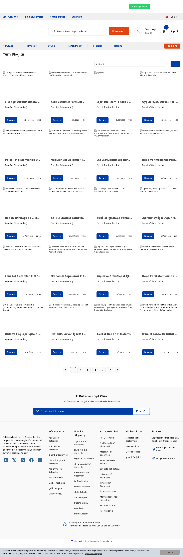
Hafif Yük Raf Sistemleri (55, 448)
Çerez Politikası (133, 451)
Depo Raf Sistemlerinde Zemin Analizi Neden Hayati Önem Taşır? (160, 276)
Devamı (11, 120)
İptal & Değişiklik (134, 457)
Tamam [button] (169, 552)
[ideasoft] (76, 541)
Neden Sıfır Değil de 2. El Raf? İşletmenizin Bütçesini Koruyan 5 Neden (23, 218)
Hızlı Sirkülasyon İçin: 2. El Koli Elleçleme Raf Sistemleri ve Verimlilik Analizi (68, 334)
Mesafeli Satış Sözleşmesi (132, 439)
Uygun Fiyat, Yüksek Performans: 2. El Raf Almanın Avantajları (160, 102)
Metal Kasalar (81, 513)
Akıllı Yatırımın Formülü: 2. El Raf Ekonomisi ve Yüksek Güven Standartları (68, 102)
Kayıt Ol (141, 411)
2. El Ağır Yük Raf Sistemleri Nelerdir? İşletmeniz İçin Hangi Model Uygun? (23, 102)
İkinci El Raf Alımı (108, 491)
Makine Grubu (55, 493)
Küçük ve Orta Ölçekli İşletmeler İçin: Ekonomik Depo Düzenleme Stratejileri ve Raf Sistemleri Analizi (114, 276)
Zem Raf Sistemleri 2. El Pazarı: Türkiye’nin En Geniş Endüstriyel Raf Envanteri (23, 276)
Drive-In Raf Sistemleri (106, 476)
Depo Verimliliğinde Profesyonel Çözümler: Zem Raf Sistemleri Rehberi (160, 160)
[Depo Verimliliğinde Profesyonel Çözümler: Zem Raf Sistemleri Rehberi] (160, 142)
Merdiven (78, 508)
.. (102, 370)
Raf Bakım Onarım (109, 505)
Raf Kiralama (106, 510)
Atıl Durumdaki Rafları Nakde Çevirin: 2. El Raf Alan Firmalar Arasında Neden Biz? (68, 218)
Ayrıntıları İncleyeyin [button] (93, 553)
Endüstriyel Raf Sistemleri (107, 445)
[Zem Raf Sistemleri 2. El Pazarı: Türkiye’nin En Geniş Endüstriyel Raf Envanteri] (23, 259)
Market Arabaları (57, 482)
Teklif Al (172, 46)
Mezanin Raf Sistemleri (106, 453)
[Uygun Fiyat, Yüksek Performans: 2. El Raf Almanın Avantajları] (160, 84)
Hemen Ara (118, 31)
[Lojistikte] (114, 84)
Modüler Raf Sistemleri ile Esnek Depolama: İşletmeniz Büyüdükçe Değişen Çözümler (68, 160)
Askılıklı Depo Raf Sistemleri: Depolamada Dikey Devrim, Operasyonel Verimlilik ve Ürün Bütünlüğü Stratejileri (114, 334)
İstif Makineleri (56, 477)
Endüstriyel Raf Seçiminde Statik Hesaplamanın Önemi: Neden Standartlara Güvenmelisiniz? (114, 160)
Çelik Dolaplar (55, 488)
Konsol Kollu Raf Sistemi (108, 462)
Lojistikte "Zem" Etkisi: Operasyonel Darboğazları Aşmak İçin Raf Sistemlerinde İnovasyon (114, 102)
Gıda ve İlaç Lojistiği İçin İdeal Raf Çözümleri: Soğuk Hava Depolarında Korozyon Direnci (23, 334)
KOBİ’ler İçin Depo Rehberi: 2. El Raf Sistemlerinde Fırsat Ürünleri (114, 218)
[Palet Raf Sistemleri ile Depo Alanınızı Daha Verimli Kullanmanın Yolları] (23, 142)
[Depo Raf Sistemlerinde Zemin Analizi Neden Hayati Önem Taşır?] (160, 259)
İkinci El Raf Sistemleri (105, 484)
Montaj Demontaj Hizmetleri (109, 498)
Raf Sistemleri (107, 437)
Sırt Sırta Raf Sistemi (110, 468)
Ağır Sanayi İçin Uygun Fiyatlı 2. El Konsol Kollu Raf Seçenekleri (160, 218)
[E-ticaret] (91, 541)
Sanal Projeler (81, 497)
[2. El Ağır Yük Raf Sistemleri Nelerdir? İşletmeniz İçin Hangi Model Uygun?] (23, 84)
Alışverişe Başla (139, 6)
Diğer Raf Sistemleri (58, 455)
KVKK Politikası (132, 446)
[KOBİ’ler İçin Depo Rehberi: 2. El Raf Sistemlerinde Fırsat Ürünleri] (114, 200)
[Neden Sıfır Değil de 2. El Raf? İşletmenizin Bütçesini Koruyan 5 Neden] (23, 200)
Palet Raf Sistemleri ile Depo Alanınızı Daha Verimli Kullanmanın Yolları (23, 160)
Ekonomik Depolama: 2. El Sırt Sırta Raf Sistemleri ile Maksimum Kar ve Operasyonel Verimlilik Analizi (68, 276)
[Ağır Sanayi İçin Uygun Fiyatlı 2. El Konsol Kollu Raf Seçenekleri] (160, 200)
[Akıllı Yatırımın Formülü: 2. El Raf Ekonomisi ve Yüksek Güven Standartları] (69, 84)
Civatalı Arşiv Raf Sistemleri (57, 462)
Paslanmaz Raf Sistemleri (56, 470)
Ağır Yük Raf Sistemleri (54, 439)
